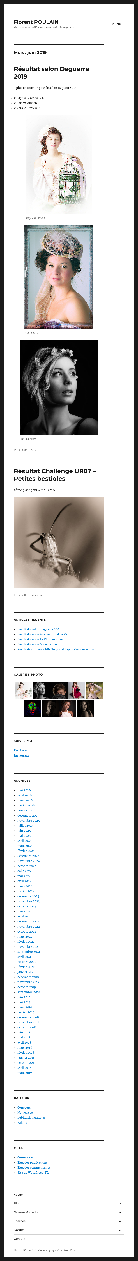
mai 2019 (23, 1002)
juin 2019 (24, 997)
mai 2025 (24, 835)
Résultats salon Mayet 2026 (37, 644)
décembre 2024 (28, 856)
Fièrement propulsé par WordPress (57, 1250)
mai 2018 (23, 1037)
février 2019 (25, 1012)
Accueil (19, 1194)
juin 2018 (23, 1032)
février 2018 (25, 1052)
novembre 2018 (28, 1022)
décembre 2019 (28, 977)
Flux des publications (32, 1162)
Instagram (21, 755)
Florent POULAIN (36, 22)
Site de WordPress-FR (33, 1172)
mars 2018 (24, 1047)
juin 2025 (24, 830)
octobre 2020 (26, 962)
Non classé (25, 1112)
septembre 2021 (28, 951)
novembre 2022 (28, 926)
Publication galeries (31, 1117)
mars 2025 (25, 846)
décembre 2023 (28, 896)
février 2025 (26, 851)
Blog (17, 1203)
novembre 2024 (28, 861)
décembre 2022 (28, 921)
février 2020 (26, 967)
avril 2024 (24, 881)
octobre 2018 (26, 1027)
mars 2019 (24, 1007)
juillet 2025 (25, 825)
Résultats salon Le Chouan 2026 (40, 639)
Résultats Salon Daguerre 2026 (39, 629)
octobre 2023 (26, 906)
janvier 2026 (26, 810)
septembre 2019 (28, 992)
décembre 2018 (28, 1017)
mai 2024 (24, 876)
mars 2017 (24, 1073)
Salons (34, 450)
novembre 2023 (28, 901)
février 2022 (26, 941)
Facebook (20, 750)
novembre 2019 (28, 982)
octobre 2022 (26, 931)
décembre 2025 (28, 815)
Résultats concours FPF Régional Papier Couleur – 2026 (56, 649)
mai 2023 (24, 911)
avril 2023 (24, 916)
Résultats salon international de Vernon (45, 634)
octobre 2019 (26, 987)
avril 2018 (24, 1042)
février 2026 (26, 805)
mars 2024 (25, 886)
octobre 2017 (26, 1062)
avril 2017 (24, 1067)
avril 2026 (24, 795)
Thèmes (20, 1221)
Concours (36, 594)
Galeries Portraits (26, 1212)
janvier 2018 (26, 1057)
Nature (19, 1230)
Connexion (25, 1157)
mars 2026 (25, 800)
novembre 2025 (28, 820)
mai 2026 (24, 790)
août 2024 (24, 871)
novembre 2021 (28, 946)
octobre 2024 (26, 866)
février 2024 (26, 891)
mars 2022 (25, 936)
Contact (20, 1238)
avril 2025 (24, 840)
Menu (116, 24)
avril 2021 (24, 956)
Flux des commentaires (34, 1167)
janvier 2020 (26, 972)
